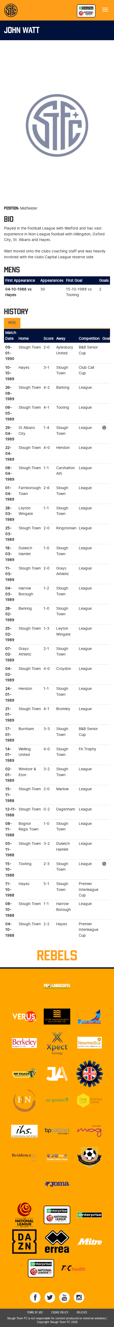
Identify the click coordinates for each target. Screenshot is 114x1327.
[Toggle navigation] (105, 9)
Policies (82, 1312)
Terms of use (35, 1312)
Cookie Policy (59, 1312)
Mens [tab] (12, 323)
